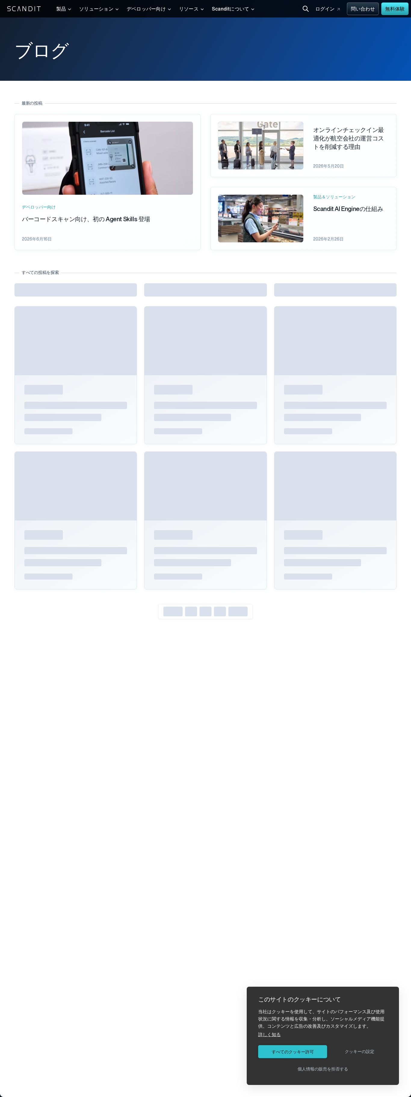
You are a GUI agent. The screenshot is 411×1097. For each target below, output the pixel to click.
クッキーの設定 (359, 1051)
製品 (61, 9)
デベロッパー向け (146, 9)
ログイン (325, 9)
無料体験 (395, 9)
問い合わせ (363, 9)
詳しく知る (269, 1034)
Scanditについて (230, 9)
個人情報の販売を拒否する (323, 1069)
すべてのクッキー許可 (293, 1051)
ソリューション (96, 9)
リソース (189, 9)
